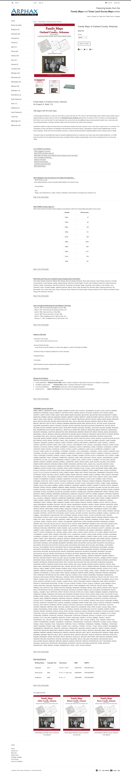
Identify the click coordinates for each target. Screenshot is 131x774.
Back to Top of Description (41, 197)
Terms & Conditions (17, 761)
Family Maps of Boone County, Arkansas (106, 733)
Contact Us (95, 16)
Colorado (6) (15, 38)
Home (89, 16)
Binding (80, 34)
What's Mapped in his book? (42, 151)
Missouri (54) (15, 86)
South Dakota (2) (16, 112)
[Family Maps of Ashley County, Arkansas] (46, 713)
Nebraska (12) (15, 90)
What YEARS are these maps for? (44, 153)
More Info (102, 16)
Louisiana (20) (15, 69)
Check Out (117, 3)
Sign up (41, 3)
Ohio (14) (14, 103)
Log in (35, 3)
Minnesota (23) (16, 77)
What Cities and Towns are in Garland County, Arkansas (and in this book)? (56, 155)
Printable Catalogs (16, 757)
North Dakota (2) (16, 99)
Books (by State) (16, 25)
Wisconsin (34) (16, 125)
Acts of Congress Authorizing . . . (43, 157)
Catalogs (117, 16)
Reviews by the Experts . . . (42, 162)
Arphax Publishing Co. (25, 770)
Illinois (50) (14, 51)
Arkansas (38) (15, 34)
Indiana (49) (15, 56)
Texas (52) (14, 117)
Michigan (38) (15, 73)
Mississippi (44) (16, 82)
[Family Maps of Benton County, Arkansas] (76, 713)
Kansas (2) (14, 64)
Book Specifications (40, 166)
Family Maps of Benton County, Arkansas (77, 733)
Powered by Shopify (36, 770)
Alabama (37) (15, 29)
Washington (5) (16, 121)
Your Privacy (15, 759)
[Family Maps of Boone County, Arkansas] (106, 713)
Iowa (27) (14, 60)
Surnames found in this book (42, 164)
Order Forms (110, 16)
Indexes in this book (40, 159)
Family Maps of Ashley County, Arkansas (47, 733)
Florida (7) (14, 43)
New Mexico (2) (16, 95)
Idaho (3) (14, 47)
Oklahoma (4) (15, 108)
